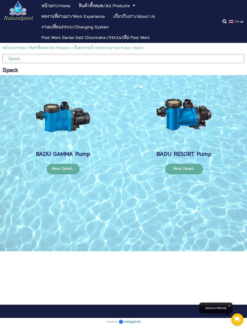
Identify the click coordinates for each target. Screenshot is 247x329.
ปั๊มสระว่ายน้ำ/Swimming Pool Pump (102, 47)
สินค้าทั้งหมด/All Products (49, 47)
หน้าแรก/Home (14, 47)
